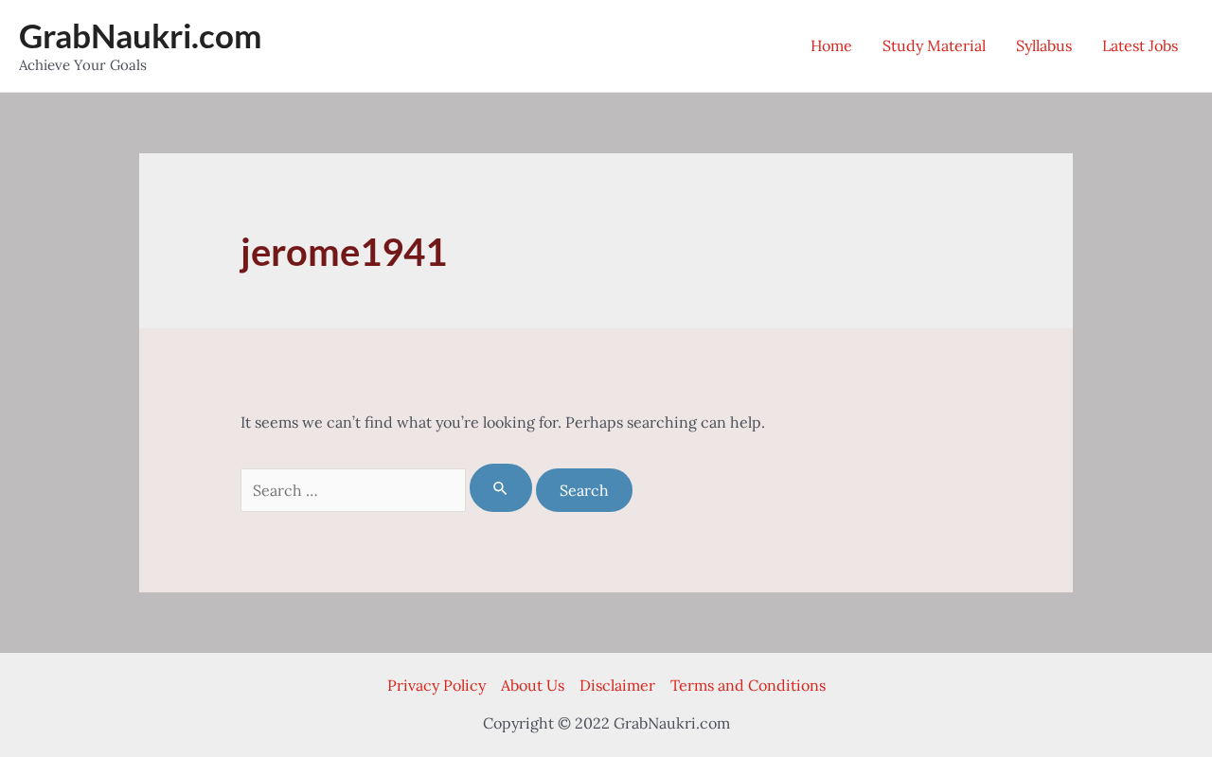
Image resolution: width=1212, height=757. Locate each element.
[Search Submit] (501, 488)
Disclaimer (617, 685)
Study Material (934, 45)
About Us (532, 685)
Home (831, 45)
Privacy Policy (436, 685)
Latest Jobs (1140, 45)
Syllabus (1044, 45)
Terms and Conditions (748, 685)
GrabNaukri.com (140, 35)
